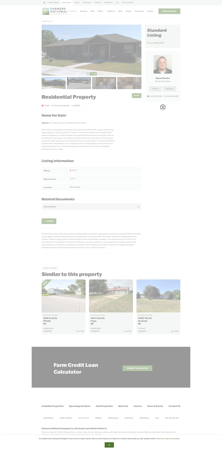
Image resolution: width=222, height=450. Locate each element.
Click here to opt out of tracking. (168, 438)
